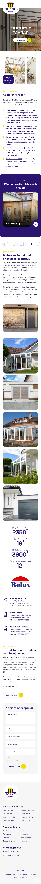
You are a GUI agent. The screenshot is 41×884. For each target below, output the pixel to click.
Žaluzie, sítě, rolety (9, 841)
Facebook (21, 871)
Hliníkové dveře (8, 820)
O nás (22, 831)
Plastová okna (8, 810)
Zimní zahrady (12, 223)
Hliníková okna (8, 814)
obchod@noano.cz (22, 603)
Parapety (23, 841)
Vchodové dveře (9, 817)
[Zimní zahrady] (35, 224)
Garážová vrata (25, 820)
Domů (5, 831)
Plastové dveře (25, 814)
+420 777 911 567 (22, 634)
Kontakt (6, 838)
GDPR (20, 868)
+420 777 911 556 (22, 620)
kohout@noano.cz (22, 618)
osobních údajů (13, 760)
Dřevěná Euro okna (27, 810)
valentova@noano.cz (23, 632)
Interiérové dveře (26, 817)
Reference (24, 834)
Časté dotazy (7, 834)
